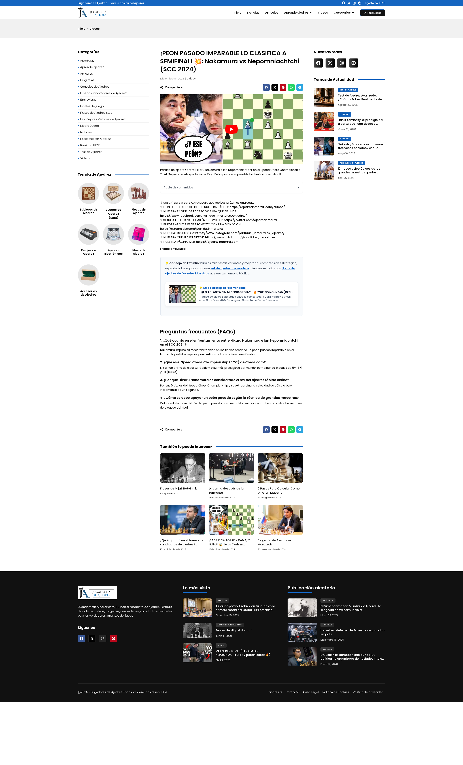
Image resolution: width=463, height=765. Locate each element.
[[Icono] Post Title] (324, 97)
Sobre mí (275, 692)
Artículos (328, 600)
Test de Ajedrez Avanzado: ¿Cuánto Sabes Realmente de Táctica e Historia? (360, 97)
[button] (266, 87)
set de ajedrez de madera (230, 268)
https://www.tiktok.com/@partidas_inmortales (240, 237)
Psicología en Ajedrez (351, 163)
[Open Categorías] (353, 12)
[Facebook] (343, 3)
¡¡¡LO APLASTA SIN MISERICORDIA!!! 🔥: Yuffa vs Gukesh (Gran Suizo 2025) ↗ (247, 292)
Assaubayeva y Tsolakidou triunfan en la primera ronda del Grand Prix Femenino (245, 608)
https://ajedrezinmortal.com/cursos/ (257, 207)
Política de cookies (335, 692)
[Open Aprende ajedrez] (310, 12)
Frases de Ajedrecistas (230, 624)
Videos (95, 29)
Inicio (82, 29)
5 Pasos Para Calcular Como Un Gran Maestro (279, 490)
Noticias (344, 114)
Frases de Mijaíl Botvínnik (178, 488)
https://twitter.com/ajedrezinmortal (250, 220)
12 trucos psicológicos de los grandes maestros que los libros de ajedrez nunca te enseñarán (359, 171)
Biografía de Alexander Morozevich (274, 542)
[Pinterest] (359, 3)
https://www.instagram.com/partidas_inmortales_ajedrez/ (239, 233)
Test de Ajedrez (348, 90)
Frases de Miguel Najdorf (234, 630)
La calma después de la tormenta (226, 490)
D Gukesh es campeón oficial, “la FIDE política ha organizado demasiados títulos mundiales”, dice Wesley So (352, 657)
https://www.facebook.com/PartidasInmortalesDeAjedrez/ (203, 216)
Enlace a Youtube (173, 249)
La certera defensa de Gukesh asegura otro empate (352, 632)
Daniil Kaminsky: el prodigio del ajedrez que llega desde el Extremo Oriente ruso (360, 122)
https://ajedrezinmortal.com (217, 242)
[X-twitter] (349, 3)
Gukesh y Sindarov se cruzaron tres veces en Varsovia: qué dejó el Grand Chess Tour (360, 146)
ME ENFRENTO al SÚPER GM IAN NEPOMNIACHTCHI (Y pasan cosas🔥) (243, 653)
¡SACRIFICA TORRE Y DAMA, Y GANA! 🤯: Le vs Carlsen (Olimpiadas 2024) (229, 544)
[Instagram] (354, 3)
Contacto (292, 692)
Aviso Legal (311, 692)
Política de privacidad (368, 692)
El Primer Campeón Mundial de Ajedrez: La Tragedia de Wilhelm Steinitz (350, 608)
